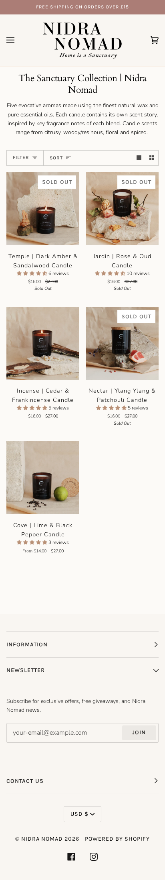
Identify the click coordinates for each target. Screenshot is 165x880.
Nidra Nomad (42, 838)
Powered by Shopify (117, 838)
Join (139, 732)
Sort (56, 158)
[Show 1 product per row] (139, 158)
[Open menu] (18, 40)
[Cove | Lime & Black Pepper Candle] (42, 477)
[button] (32, 273)
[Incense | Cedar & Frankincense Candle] (42, 343)
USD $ (79, 814)
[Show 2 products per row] (151, 158)
